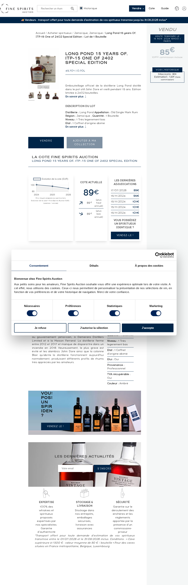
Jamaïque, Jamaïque (88, 33)
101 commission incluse (167, 57)
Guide (165, 8)
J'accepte (148, 327)
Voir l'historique (167, 69)
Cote (152, 8)
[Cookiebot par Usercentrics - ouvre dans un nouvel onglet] (158, 255)
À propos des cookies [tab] (149, 265)
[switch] (73, 313)
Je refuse (40, 327)
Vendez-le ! (125, 235)
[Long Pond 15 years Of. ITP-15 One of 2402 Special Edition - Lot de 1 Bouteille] (31, 95)
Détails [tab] (94, 265)
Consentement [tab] (38, 265)
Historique (90, 8)
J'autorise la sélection (94, 327)
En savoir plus (74, 96)
